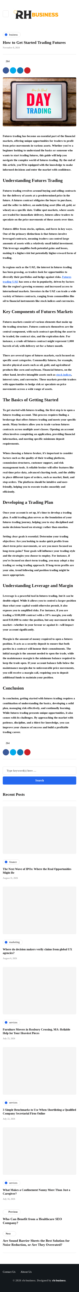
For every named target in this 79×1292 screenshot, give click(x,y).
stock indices (63, 374)
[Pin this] (27, 70)
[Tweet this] (13, 70)
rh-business (59, 1280)
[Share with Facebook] (6, 70)
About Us (26, 1271)
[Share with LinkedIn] (20, 70)
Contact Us (9, 1271)
